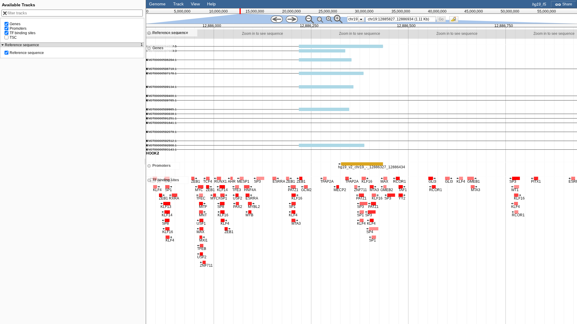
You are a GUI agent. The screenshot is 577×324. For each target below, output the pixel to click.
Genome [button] (157, 4)
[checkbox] (455, 21)
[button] (441, 19)
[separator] (145, 162)
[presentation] (361, 19)
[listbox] (356, 19)
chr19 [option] (353, 19)
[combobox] (400, 19)
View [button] (195, 4)
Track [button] (178, 4)
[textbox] (402, 19)
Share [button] (566, 4)
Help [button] (211, 4)
